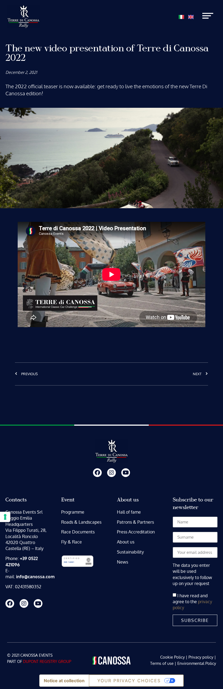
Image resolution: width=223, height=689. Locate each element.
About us (125, 542)
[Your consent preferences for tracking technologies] (5, 517)
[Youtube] (125, 472)
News (122, 562)
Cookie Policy (172, 657)
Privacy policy (200, 657)
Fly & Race (71, 542)
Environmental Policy (196, 663)
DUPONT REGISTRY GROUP (47, 661)
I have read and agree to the (192, 601)
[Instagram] (111, 472)
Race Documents (78, 532)
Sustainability (130, 552)
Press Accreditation (136, 532)
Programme (72, 512)
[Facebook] (97, 472)
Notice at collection (64, 680)
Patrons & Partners (135, 522)
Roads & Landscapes (81, 522)
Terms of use (162, 663)
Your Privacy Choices (129, 680)
